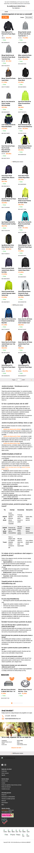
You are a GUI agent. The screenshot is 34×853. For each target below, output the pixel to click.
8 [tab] (18, 703)
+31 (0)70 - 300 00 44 (10, 716)
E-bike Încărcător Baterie (22, 744)
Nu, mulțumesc (16, 8)
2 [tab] (12, 703)
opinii (11, 810)
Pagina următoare (31, 380)
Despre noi (4, 794)
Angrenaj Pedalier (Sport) (7, 742)
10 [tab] (20, 703)
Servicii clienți (5, 781)
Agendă (3, 775)
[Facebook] (2, 765)
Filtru (6, 17)
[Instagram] (5, 765)
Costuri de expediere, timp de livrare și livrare (11, 785)
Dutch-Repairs (5, 802)
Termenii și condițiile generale (8, 798)
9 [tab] (19, 703)
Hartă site (4, 800)
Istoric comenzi (5, 773)
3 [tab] (13, 703)
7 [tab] (17, 703)
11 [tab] (21, 703)
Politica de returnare (6, 786)
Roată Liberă (4, 744)
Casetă (3, 743)
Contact (3, 783)
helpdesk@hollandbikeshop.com (13, 718)
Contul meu (4, 771)
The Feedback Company (7, 811)
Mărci (3, 804)
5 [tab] (15, 703)
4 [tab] (14, 703)
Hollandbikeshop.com (17, 842)
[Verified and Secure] (5, 821)
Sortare (22, 17)
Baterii (18, 742)
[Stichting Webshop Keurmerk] (8, 815)
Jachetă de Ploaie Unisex (9, 15)
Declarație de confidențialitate (8, 796)
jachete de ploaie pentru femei (12, 467)
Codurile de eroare (6, 789)
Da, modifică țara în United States (16, 6)
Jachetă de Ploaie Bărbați (9, 13)
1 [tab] (11, 703)
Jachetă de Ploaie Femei (9, 11)
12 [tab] (22, 703)
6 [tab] (16, 703)
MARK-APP (29, 842)
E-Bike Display (20, 743)
